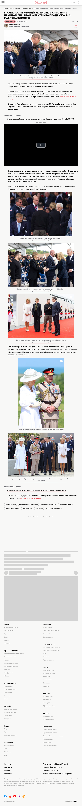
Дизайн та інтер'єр (10, 709)
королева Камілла (53, 508)
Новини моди (8, 686)
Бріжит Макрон (65, 504)
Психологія (46, 634)
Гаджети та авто (48, 660)
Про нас (7, 770)
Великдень (46, 683)
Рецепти (7, 729)
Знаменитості (10, 21)
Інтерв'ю (7, 643)
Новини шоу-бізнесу (11, 627)
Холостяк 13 (47, 699)
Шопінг (6, 699)
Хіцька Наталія (14, 24)
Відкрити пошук (79, 2)
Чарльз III (39, 508)
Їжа (5, 732)
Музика (6, 640)
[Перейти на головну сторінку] (41, 2)
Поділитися (76, 26)
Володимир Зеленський (28, 504)
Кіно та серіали (48, 716)
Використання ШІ (50, 770)
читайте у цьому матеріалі (30, 499)
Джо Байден (27, 508)
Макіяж (6, 660)
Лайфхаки (7, 719)
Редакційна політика (52, 767)
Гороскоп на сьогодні (50, 729)
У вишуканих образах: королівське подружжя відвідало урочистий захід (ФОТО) (40, 119)
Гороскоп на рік (48, 739)
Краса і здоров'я (11, 651)
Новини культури (48, 719)
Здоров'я (7, 669)
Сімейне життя (9, 752)
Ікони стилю (8, 692)
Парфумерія (8, 673)
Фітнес (6, 676)
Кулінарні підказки (10, 735)
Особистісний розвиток (51, 631)
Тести (45, 654)
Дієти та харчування (11, 666)
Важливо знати (48, 637)
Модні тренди (8, 696)
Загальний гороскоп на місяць (53, 736)
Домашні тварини (10, 712)
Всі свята (46, 686)
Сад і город (8, 715)
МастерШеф (47, 703)
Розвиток (47, 625)
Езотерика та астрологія (51, 647)
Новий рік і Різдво (49, 673)
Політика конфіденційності (55, 764)
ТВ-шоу (46, 694)
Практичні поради (10, 689)
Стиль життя (48, 644)
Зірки (6, 625)
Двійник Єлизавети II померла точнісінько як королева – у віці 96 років (36, 491)
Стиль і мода (10, 683)
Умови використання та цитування (58, 774)
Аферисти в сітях (49, 706)
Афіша (46, 713)
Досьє (6, 637)
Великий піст (47, 680)
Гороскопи (47, 727)
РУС (74, 2)
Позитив (46, 657)
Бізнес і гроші (47, 627)
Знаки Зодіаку (47, 742)
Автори (7, 764)
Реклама (8, 774)
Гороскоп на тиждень (50, 733)
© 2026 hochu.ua (9, 801)
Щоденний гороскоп (49, 745)
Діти (5, 755)
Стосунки (8, 743)
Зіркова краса (8, 634)
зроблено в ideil (71, 801)
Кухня (6, 726)
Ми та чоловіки (9, 745)
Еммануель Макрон (48, 504)
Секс (5, 749)
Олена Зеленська (12, 508)
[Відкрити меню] (3, 2)
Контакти (8, 767)
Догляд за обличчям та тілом (14, 654)
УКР (69, 2)
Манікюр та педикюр (11, 663)
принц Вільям (11, 504)
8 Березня (46, 676)
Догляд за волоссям (11, 657)
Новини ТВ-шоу (48, 696)
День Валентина (48, 670)
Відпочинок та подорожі (51, 650)
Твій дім (7, 706)
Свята (45, 667)
